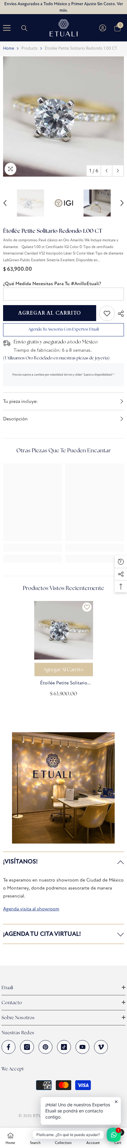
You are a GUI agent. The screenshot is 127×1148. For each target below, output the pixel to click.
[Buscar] (24, 28)
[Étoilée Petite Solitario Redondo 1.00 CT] (63, 630)
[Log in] (102, 28)
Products (29, 48)
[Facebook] (8, 1047)
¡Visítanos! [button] (20, 861)
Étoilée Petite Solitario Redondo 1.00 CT (63, 683)
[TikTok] (64, 1047)
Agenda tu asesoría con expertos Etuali (63, 329)
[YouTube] (82, 1047)
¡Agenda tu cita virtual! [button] (42, 934)
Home (8, 48)
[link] (107, 313)
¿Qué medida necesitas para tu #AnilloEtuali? (52, 284)
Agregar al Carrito (49, 313)
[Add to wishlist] (87, 607)
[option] (63, 116)
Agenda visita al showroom (31, 909)
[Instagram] (27, 1047)
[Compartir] (119, 313)
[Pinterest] (45, 1047)
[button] (106, 170)
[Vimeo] (101, 1047)
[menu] (6, 28)
